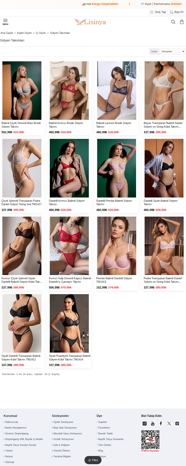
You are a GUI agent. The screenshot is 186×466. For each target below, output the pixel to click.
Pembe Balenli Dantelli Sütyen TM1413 (114, 280)
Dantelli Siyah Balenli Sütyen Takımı (160, 202)
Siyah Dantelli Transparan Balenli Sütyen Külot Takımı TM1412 (20, 357)
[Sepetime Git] (182, 21)
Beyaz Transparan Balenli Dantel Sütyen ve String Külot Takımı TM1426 (163, 125)
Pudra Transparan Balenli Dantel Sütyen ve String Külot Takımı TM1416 (163, 280)
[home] (6, 32)
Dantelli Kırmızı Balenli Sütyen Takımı (67, 202)
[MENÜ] (5, 21)
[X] (169, 423)
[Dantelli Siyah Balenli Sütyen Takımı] (164, 168)
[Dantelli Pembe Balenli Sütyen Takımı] (117, 168)
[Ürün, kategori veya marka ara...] (172, 21)
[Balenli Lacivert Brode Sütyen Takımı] (117, 90)
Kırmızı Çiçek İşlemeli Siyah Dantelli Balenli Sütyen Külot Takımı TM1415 (22, 280)
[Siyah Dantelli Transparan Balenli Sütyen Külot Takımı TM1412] (22, 323)
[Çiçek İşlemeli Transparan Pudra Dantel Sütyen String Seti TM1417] (22, 168)
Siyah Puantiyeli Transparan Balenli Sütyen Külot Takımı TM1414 (69, 357)
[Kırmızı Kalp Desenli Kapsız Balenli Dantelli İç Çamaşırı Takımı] (69, 246)
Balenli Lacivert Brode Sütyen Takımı (113, 124)
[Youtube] (152, 423)
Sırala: (154, 51)
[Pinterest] (177, 423)
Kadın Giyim (24, 32)
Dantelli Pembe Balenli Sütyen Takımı (114, 202)
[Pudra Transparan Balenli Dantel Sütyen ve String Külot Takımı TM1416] (164, 246)
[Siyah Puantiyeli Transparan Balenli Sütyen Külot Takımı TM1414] (69, 323)
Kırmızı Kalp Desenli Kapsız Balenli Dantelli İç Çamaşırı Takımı (70, 280)
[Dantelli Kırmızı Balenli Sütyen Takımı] (69, 168)
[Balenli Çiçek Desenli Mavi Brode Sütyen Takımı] (22, 90)
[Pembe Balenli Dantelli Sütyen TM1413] (117, 246)
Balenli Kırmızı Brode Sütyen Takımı (66, 124)
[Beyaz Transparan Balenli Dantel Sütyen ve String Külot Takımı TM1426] (164, 90)
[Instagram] (144, 423)
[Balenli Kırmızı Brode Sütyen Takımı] (69, 90)
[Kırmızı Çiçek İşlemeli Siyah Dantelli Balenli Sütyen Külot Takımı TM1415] (22, 246)
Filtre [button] (95, 460)
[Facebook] (161, 423)
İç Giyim (41, 32)
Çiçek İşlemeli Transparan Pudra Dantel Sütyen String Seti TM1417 (21, 202)
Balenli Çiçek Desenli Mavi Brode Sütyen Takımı (21, 124)
